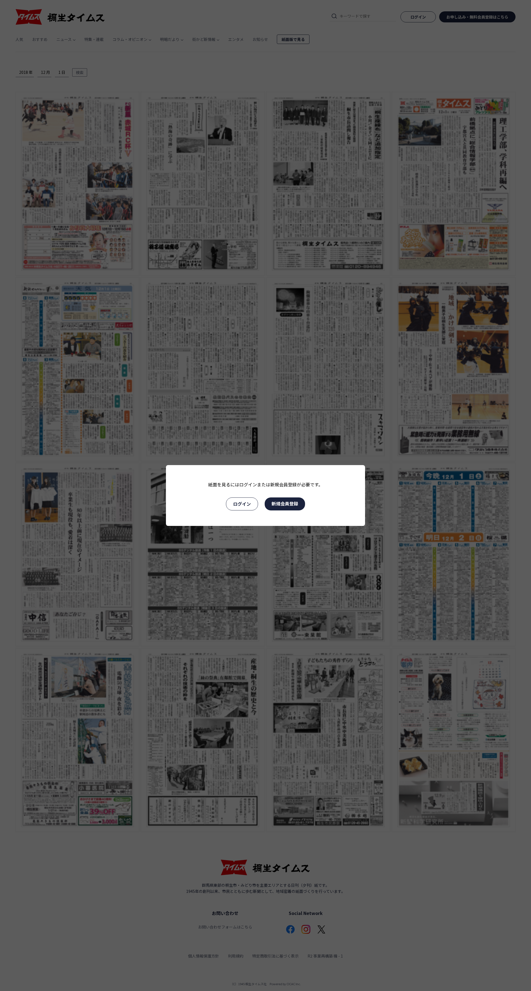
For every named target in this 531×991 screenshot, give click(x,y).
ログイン (242, 503)
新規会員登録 (285, 503)
